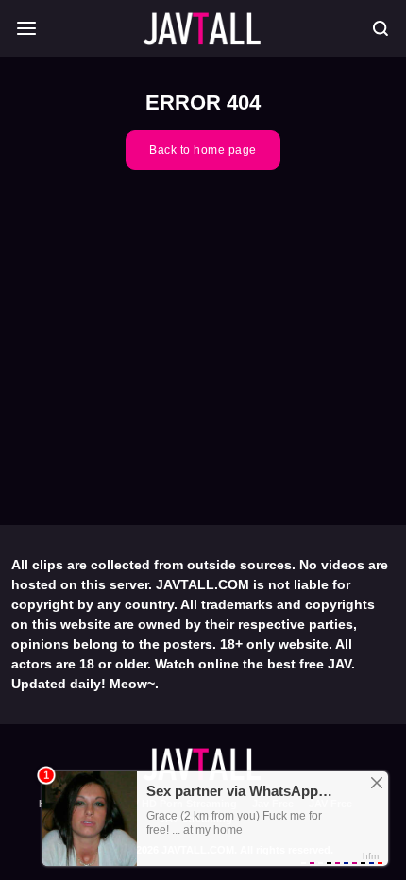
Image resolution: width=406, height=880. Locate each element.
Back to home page (203, 150)
